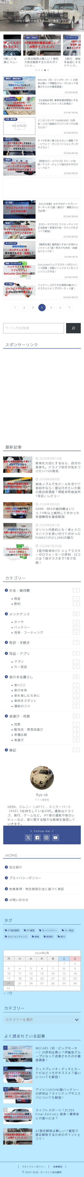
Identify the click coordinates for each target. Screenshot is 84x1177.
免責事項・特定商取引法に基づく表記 (36, 889)
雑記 (43, 750)
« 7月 (7, 993)
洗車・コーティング (45, 632)
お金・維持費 (43, 590)
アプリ (45, 662)
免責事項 (57, 1166)
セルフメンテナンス (17, 936)
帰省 (37, 936)
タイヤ (45, 622)
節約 (45, 604)
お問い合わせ (19, 900)
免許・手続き (43, 642)
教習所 (50, 936)
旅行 (63, 936)
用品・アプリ (43, 653)
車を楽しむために (45, 695)
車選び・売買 (43, 716)
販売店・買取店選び (45, 729)
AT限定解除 (13, 930)
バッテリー (46, 627)
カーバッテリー (49, 930)
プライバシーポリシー (25, 878)
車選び (45, 740)
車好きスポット (45, 701)
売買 (45, 724)
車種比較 (45, 735)
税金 (45, 598)
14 (53, 973)
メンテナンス (43, 614)
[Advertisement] (42, 188)
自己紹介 (15, 867)
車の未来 (45, 690)
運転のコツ (45, 706)
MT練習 (30, 930)
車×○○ (45, 685)
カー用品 (45, 667)
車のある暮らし (43, 677)
